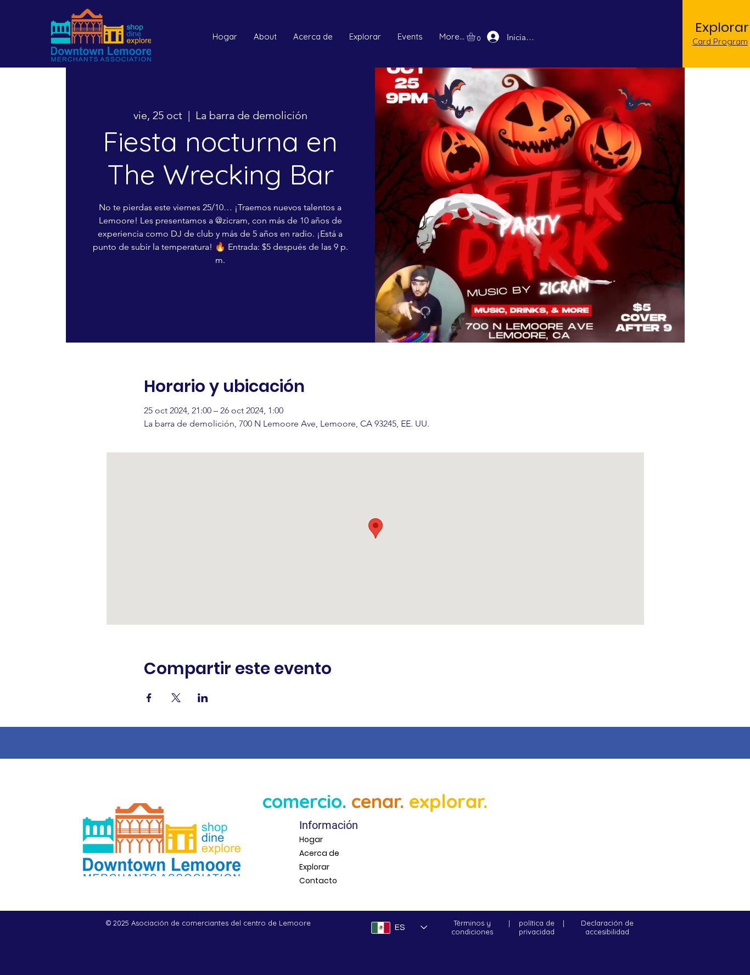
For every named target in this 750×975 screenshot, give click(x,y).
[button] (410, 37)
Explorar (314, 866)
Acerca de (319, 853)
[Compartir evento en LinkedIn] (203, 697)
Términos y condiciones (472, 927)
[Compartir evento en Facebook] (149, 697)
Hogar (311, 839)
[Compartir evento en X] (176, 697)
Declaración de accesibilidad (607, 927)
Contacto (318, 880)
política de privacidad (537, 927)
